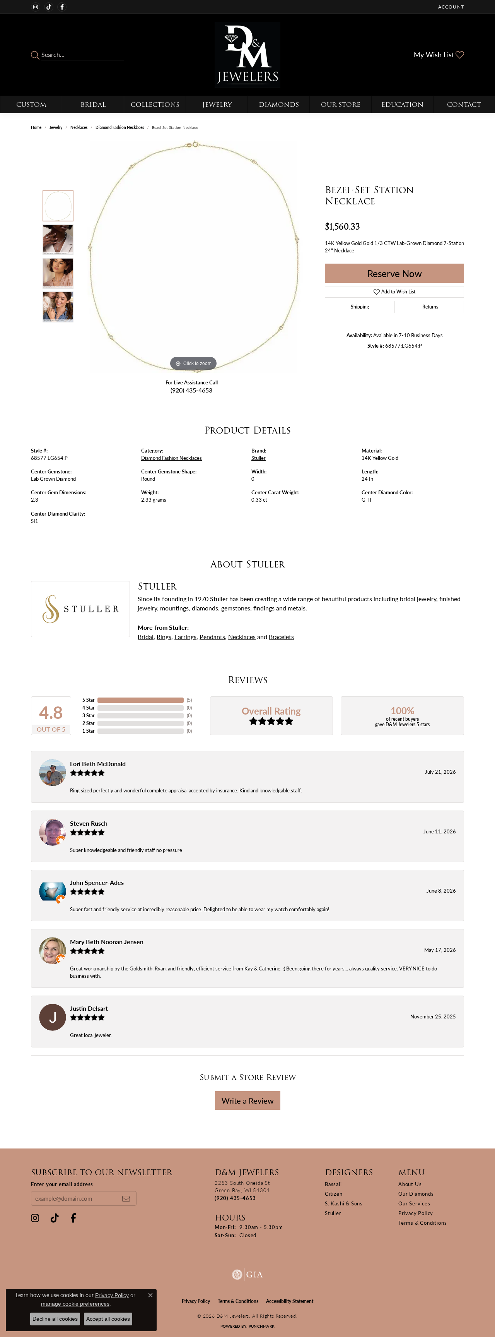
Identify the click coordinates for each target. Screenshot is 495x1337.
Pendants (212, 636)
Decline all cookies (55, 1319)
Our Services (414, 1203)
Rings (164, 636)
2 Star (88, 723)
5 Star (88, 700)
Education (402, 105)
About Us (410, 1184)
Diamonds (279, 105)
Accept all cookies (108, 1319)
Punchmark (262, 1326)
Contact (464, 105)
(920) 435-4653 (191, 390)
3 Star (88, 715)
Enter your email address (62, 1184)
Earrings (185, 636)
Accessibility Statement (289, 1301)
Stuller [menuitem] (333, 1213)
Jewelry (217, 105)
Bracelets (281, 636)
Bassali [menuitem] (333, 1184)
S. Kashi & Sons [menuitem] (344, 1203)
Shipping (360, 306)
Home (36, 127)
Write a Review (248, 1100)
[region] (193, 257)
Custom (31, 105)
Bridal (93, 105)
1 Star (88, 731)
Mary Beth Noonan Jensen (106, 941)
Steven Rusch (89, 823)
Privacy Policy (415, 1213)
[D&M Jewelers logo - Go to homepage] (247, 55)
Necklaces (78, 127)
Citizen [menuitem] (334, 1193)
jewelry (56, 127)
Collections (155, 105)
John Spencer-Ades (97, 882)
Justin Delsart (89, 1008)
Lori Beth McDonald (98, 763)
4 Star (88, 707)
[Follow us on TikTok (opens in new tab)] (48, 7)
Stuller (258, 457)
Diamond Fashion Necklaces (120, 127)
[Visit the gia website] (247, 1274)
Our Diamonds (416, 1193)
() (189, 700)
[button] (450, 7)
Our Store (340, 105)
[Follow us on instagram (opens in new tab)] (35, 7)
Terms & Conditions (422, 1222)
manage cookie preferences (75, 1304)
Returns (430, 306)
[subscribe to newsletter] (126, 1198)
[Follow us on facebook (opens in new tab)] (62, 7)
